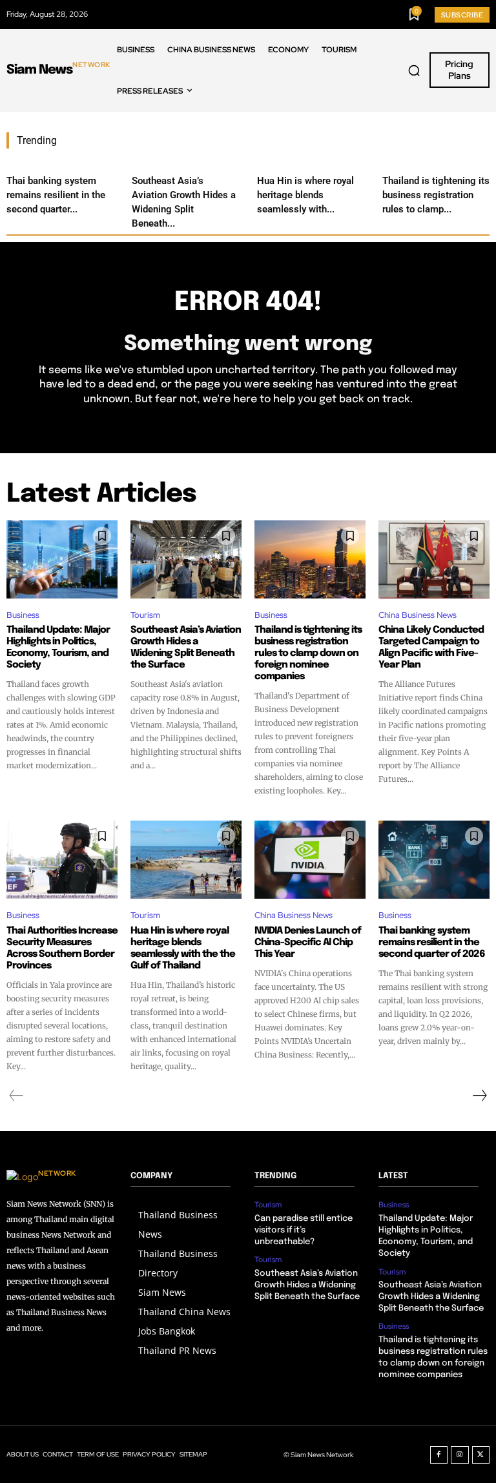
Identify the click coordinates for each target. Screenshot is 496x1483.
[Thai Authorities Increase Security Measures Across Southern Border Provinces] (62, 859)
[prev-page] (16, 1095)
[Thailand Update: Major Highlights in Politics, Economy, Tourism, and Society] (62, 559)
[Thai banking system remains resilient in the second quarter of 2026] (434, 859)
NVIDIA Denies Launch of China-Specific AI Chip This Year (307, 942)
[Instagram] (460, 1455)
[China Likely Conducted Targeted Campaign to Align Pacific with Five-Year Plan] (434, 559)
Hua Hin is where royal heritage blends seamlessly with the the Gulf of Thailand (182, 948)
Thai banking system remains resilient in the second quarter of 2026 (431, 942)
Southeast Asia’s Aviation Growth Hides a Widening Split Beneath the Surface (185, 647)
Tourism (145, 614)
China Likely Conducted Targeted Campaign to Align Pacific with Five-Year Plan (431, 647)
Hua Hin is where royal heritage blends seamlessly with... (305, 195)
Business (22, 614)
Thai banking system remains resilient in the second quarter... (55, 195)
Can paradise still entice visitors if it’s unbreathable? (303, 1230)
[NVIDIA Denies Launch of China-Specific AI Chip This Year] (310, 859)
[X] (481, 1455)
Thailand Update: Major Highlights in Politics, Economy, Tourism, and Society (58, 647)
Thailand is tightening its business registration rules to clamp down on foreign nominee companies (308, 653)
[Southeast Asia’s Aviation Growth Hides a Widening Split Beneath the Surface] (186, 559)
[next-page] (479, 1095)
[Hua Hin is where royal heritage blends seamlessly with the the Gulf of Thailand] (186, 859)
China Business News (417, 614)
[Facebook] (439, 1455)
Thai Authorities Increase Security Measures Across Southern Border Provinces (62, 948)
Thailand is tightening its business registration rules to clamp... (436, 195)
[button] (413, 70)
